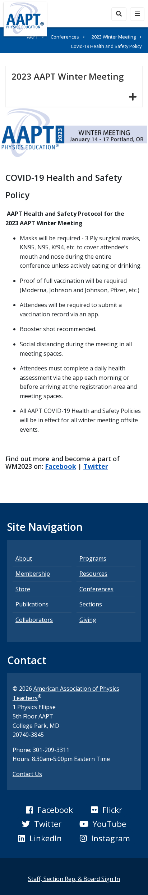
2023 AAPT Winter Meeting (70, 76)
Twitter (95, 466)
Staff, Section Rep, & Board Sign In (74, 879)
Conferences (65, 37)
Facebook (60, 466)
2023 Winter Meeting (114, 37)
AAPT (32, 37)
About (23, 558)
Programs (92, 558)
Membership (32, 574)
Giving (87, 620)
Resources (93, 574)
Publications (31, 604)
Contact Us (27, 774)
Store (22, 589)
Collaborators (34, 620)
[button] (49, 810)
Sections (90, 604)
